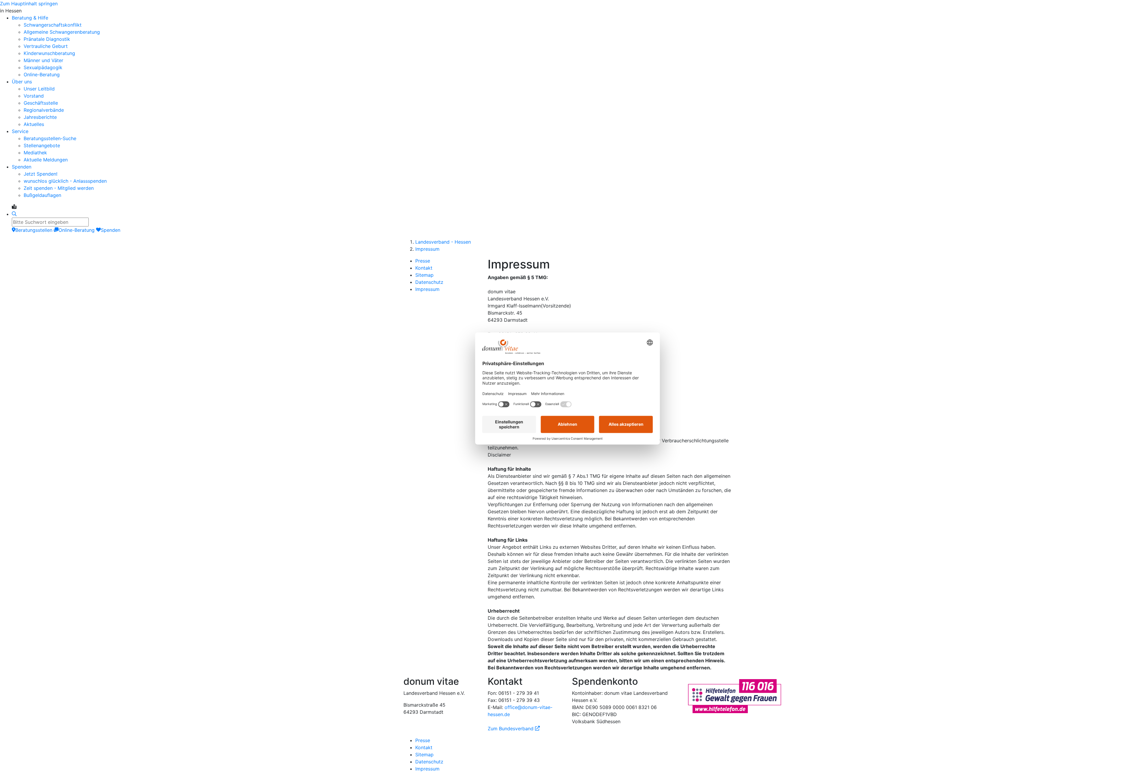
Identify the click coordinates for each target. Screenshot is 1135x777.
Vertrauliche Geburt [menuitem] (46, 46)
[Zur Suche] (14, 214)
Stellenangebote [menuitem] (42, 145)
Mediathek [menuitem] (35, 153)
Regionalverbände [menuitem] (44, 110)
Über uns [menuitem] (22, 82)
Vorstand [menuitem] (34, 96)
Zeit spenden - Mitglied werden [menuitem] (59, 188)
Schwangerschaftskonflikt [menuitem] (53, 25)
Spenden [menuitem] (21, 167)
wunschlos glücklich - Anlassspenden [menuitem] (65, 181)
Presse (422, 261)
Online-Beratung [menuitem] (42, 74)
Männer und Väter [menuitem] (43, 60)
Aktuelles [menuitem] (34, 124)
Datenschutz (429, 282)
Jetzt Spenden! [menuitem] (40, 174)
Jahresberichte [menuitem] (40, 117)
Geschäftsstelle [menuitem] (41, 103)
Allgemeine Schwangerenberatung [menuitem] (62, 32)
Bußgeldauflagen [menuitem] (42, 195)
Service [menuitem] (20, 131)
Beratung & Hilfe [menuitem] (30, 18)
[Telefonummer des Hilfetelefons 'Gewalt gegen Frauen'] (734, 695)
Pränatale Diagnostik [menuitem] (47, 39)
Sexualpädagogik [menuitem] (43, 67)
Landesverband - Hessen (443, 242)
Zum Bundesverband (514, 728)
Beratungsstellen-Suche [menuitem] (50, 138)
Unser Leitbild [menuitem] (39, 89)
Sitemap (424, 275)
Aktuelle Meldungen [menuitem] (46, 160)
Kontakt (423, 268)
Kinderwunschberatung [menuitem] (49, 53)
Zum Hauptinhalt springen (29, 4)
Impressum (427, 249)
